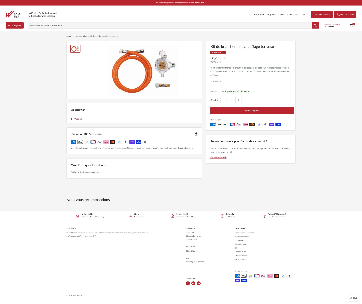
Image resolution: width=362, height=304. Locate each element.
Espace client (239, 240)
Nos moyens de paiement (244, 233)
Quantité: (214, 100)
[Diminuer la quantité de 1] (224, 100)
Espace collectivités (242, 236)
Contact (304, 14)
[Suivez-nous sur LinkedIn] (199, 283)
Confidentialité (240, 252)
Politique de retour (242, 259)
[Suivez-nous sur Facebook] (188, 283)
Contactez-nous (240, 244)
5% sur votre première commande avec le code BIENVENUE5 (181, 3)
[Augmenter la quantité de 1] (239, 100)
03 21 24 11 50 (347, 14)
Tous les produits (81, 36)
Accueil (69, 36)
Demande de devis (322, 14)
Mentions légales (241, 255)
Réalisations (259, 14)
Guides (282, 14)
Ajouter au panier (252, 110)
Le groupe (271, 14)
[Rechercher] (315, 25)
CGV (236, 248)
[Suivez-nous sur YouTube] (193, 283)
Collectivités (292, 14)
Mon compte (329, 26)
